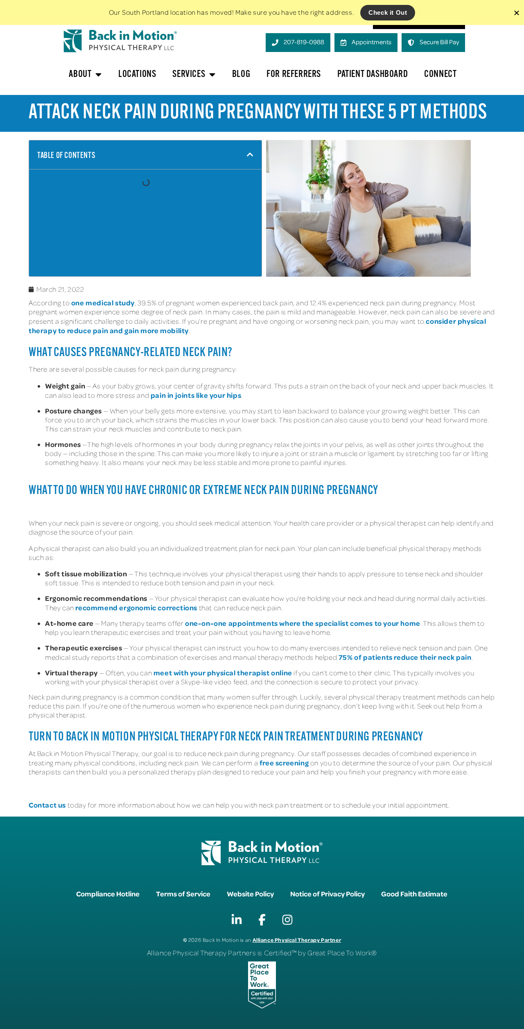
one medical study (103, 302)
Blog (241, 74)
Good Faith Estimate (414, 893)
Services (188, 74)
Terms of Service (183, 893)
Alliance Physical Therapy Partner (297, 939)
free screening (284, 762)
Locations (137, 74)
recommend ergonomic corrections (136, 607)
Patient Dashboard (372, 74)
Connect (440, 74)
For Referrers (294, 74)
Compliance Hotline (108, 893)
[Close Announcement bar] (516, 12)
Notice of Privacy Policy (327, 893)
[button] (250, 154)
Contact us (47, 804)
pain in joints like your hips (196, 394)
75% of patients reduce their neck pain (404, 656)
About (80, 74)
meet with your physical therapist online (223, 672)
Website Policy (250, 893)
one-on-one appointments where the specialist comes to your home (302, 622)
